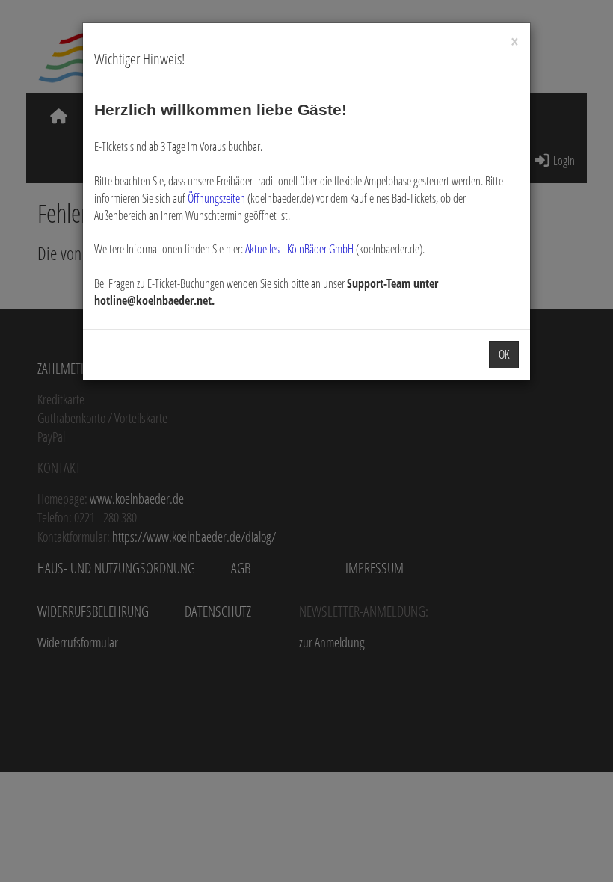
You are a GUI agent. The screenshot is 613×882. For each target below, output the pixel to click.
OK (504, 354)
